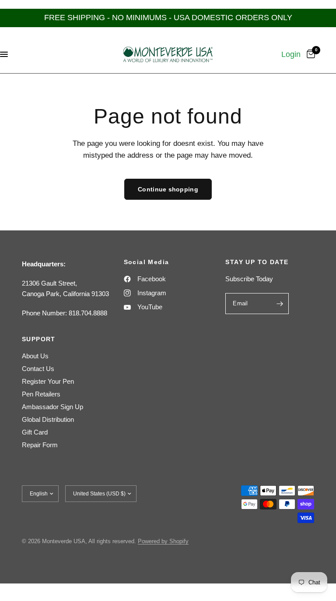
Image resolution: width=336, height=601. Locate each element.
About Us (35, 356)
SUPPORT (39, 339)
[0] (309, 54)
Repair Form (40, 445)
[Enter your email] (280, 303)
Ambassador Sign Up (52, 406)
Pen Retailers (41, 394)
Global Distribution (48, 419)
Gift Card (35, 432)
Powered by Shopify (163, 541)
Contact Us (38, 368)
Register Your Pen (48, 381)
